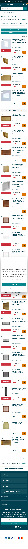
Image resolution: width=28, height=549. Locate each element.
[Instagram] (20, 527)
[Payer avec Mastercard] (22, 538)
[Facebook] (16, 527)
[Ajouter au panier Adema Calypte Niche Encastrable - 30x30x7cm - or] (24, 69)
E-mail (7, 480)
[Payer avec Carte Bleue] (9, 538)
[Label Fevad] (6, 538)
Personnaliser (13, 288)
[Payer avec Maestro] (19, 538)
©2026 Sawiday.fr (9, 532)
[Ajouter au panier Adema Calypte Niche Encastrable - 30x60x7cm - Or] (24, 86)
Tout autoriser (14, 284)
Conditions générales (17, 532)
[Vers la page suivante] (26, 458)
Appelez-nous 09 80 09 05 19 (13, 491)
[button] (2, 40)
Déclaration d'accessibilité (19, 534)
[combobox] (12, 8)
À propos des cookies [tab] (21, 261)
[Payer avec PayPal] (12, 538)
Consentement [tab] (5, 261)
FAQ (7, 475)
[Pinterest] (18, 527)
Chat (7, 486)
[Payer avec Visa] (16, 538)
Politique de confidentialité (8, 534)
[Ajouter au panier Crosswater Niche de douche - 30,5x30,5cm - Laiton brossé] (24, 177)
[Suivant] (26, 23)
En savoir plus (24, 19)
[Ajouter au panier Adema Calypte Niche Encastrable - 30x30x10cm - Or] (24, 143)
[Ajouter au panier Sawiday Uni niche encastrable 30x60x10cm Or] (24, 125)
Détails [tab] (12, 261)
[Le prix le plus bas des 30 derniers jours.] (19, 50)
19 (23, 459)
